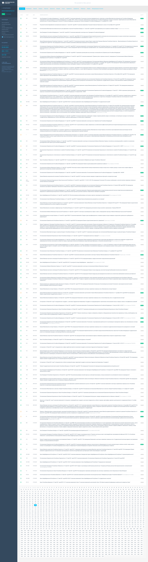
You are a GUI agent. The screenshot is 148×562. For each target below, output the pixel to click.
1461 (141, 552)
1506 (41, 556)
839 (52, 522)
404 (93, 503)
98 (118, 489)
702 (46, 516)
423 (21, 505)
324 (121, 499)
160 (41, 493)
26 (74, 487)
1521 (90, 556)
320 (110, 499)
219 (79, 495)
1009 (31, 530)
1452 (112, 552)
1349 (25, 548)
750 (55, 518)
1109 (109, 534)
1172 (67, 538)
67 (46, 489)
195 (138, 493)
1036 (119, 530)
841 (57, 522)
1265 (122, 542)
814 (107, 520)
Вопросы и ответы (5, 31)
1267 (129, 542)
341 (43, 501)
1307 (135, 544)
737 (143, 516)
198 (21, 495)
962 (143, 526)
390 (55, 503)
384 (38, 503)
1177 (83, 538)
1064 (86, 532)
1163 (38, 538)
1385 (141, 548)
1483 (90, 554)
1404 (80, 550)
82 (81, 489)
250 (41, 497)
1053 (51, 532)
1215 (83, 540)
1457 (129, 552)
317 (102, 499)
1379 (122, 548)
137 (102, 491)
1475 (64, 554)
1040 (132, 530)
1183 (103, 538)
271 (99, 497)
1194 (138, 538)
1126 (41, 536)
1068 (99, 532)
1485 (96, 554)
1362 (67, 548)
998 (118, 528)
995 (110, 528)
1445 (90, 552)
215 (68, 495)
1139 (83, 536)
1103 (90, 534)
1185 (109, 538)
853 (91, 522)
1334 (99, 546)
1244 (54, 542)
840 (55, 522)
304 (66, 499)
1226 (119, 540)
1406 (86, 550)
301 (57, 499)
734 (135, 516)
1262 (112, 542)
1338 (112, 546)
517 (32, 509)
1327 (77, 546)
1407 (90, 550)
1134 (67, 536)
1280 (48, 544)
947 (102, 526)
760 (82, 518)
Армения (35, 8)
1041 (135, 530)
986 (85, 528)
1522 (93, 556)
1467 (38, 554)
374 (135, 501)
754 (66, 518)
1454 (119, 552)
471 (30, 507)
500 (110, 507)
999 (121, 528)
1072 (112, 532)
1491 (116, 554)
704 (52, 516)
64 (39, 489)
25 (72, 487)
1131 (57, 536)
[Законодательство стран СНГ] (8, 3)
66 (44, 489)
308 (77, 499)
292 (32, 499)
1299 (109, 544)
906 (113, 524)
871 (141, 522)
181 (99, 493)
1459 (135, 552)
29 (81, 487)
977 (60, 528)
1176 (80, 538)
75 (65, 489)
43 (114, 487)
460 (124, 505)
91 (102, 489)
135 (96, 491)
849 (79, 522)
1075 (122, 532)
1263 (116, 542)
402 (88, 503)
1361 (64, 548)
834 (38, 522)
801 (71, 520)
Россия (63, 8)
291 (30, 499)
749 (52, 518)
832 (32, 522)
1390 (35, 550)
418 (132, 503)
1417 (122, 550)
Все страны (22, 8)
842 (60, 522)
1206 (54, 540)
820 (124, 520)
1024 (80, 530)
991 (99, 528)
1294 (93, 544)
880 (41, 524)
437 (60, 505)
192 (129, 493)
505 (124, 507)
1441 (77, 552)
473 (35, 507)
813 (104, 520)
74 (62, 489)
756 (71, 518)
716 (85, 516)
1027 (90, 530)
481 (57, 507)
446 (85, 505)
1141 (90, 536)
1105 (96, 534)
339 (38, 501)
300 (55, 499)
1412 (106, 550)
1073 (116, 532)
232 (116, 495)
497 (102, 507)
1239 (38, 542)
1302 (119, 544)
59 (28, 489)
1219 (96, 540)
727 (116, 516)
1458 (132, 552)
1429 (38, 552)
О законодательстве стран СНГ (8, 34)
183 (104, 493)
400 (82, 503)
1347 (141, 546)
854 (93, 522)
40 (107, 487)
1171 (64, 538)
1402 (73, 550)
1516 (73, 556)
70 (53, 489)
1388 (28, 550)
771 (113, 518)
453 (104, 505)
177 (88, 493)
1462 (22, 554)
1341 (122, 546)
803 (77, 520)
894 (79, 524)
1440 (73, 552)
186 (113, 493)
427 (32, 505)
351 (71, 501)
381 (30, 503)
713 (77, 516)
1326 (73, 546)
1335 (103, 546)
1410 (99, 550)
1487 (103, 554)
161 (43, 493)
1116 (132, 534)
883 (49, 524)
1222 (106, 540)
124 (66, 491)
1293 (90, 544)
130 (82, 491)
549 (121, 509)
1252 (80, 542)
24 (70, 487)
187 (116, 493)
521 (43, 509)
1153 (129, 536)
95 (111, 489)
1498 (138, 554)
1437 (64, 552)
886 (57, 524)
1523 (96, 556)
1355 (44, 548)
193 (132, 493)
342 (46, 501)
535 (82, 509)
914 (135, 524)
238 (132, 495)
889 (66, 524)
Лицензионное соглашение (6, 68)
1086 (35, 534)
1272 (22, 544)
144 (121, 491)
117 (46, 491)
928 (49, 526)
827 (143, 520)
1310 (22, 546)
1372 (99, 548)
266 (85, 497)
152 (143, 491)
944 (93, 526)
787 (32, 520)
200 (27, 495)
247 (32, 497)
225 (96, 495)
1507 (44, 556)
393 (63, 503)
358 (91, 501)
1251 (77, 542)
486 (71, 507)
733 (132, 516)
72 (58, 489)
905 (110, 524)
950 (110, 526)
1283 (57, 544)
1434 (54, 552)
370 (124, 501)
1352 (35, 548)
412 (116, 503)
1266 (125, 542)
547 (116, 509)
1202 (41, 540)
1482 (86, 554)
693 (21, 516)
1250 (73, 542)
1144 (99, 536)
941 (85, 526)
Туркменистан (76, 8)
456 (113, 505)
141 (113, 491)
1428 (35, 552)
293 (35, 499)
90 (99, 489)
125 (68, 491)
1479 (77, 554)
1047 (31, 532)
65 (42, 489)
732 (129, 516)
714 (79, 516)
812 (102, 520)
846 (71, 522)
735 (138, 516)
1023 (77, 530)
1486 (99, 554)
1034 (112, 530)
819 (121, 520)
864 (121, 522)
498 (104, 507)
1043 (141, 530)
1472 (54, 554)
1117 (135, 534)
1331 (90, 546)
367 (116, 501)
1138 (80, 536)
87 (92, 489)
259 (66, 497)
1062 (80, 532)
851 (85, 522)
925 (41, 526)
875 (27, 524)
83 (83, 489)
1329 (83, 546)
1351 (31, 548)
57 (23, 489)
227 (102, 495)
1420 (132, 550)
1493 (122, 554)
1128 (48, 536)
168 (63, 493)
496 (99, 507)
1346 (138, 546)
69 (51, 489)
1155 (135, 536)
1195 (141, 538)
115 (41, 491)
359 (93, 501)
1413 (109, 550)
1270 (138, 542)
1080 (138, 532)
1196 (22, 540)
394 (66, 503)
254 (52, 497)
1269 (135, 542)
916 (141, 524)
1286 (67, 544)
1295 (96, 544)
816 (113, 520)
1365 (77, 548)
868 (132, 522)
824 (135, 520)
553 (132, 509)
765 (96, 518)
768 (104, 518)
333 (21, 501)
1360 (61, 548)
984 (79, 528)
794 (52, 520)
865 (124, 522)
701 (43, 516)
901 (99, 524)
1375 (109, 548)
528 (63, 509)
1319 (51, 546)
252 (46, 497)
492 (88, 507)
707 (60, 516)
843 (63, 522)
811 (99, 520)
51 (132, 487)
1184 (106, 538)
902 (102, 524)
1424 (22, 552)
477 (46, 507)
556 (141, 509)
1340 (119, 546)
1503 (31, 556)
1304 (125, 544)
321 (113, 499)
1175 (77, 538)
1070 (106, 532)
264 (79, 497)
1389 (31, 550)
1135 (70, 536)
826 (141, 520)
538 (91, 509)
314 (93, 499)
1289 (77, 544)
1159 (25, 538)
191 (127, 493)
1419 (129, 550)
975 (55, 528)
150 (138, 491)
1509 (51, 556)
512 (143, 507)
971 (43, 528)
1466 (35, 554)
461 (127, 505)
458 (118, 505)
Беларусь (40, 8)
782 (143, 518)
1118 (138, 534)
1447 (96, 552)
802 (74, 520)
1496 (132, 554)
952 (116, 526)
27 (77, 487)
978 (63, 528)
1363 (70, 548)
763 (91, 518)
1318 (48, 546)
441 (71, 505)
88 (95, 489)
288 (21, 499)
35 (95, 487)
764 (93, 518)
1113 (122, 534)
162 (46, 493)
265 (82, 497)
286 (141, 497)
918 (21, 526)
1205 (51, 540)
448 (91, 505)
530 (68, 509)
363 (104, 501)
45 (118, 487)
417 (129, 503)
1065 (90, 532)
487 (74, 507)
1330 (86, 546)
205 (41, 495)
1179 (90, 538)
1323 (64, 546)
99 (120, 489)
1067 (96, 532)
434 (52, 505)
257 (60, 497)
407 (102, 503)
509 (135, 507)
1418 (125, 550)
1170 (61, 538)
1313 (31, 546)
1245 (57, 542)
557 (143, 509)
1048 (35, 532)
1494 (125, 554)
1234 (22, 542)
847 (74, 522)
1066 (93, 532)
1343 (129, 546)
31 (86, 487)
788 (35, 520)
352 (74, 501)
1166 (48, 538)
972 (46, 528)
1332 (93, 546)
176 (85, 493)
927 (46, 526)
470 (27, 507)
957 (129, 526)
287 (143, 497)
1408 (93, 550)
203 (35, 495)
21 (63, 487)
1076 (125, 532)
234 (121, 495)
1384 (138, 548)
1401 (70, 550)
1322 (61, 546)
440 (68, 505)
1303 (122, 544)
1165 (44, 538)
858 (104, 522)
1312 (28, 546)
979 (66, 528)
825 (138, 520)
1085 (31, 534)
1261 (109, 542)
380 (27, 503)
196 (141, 493)
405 (96, 503)
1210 (67, 540)
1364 (73, 548)
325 (124, 499)
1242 (48, 542)
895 (82, 524)
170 (68, 493)
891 (71, 524)
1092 (54, 534)
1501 (25, 556)
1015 (51, 530)
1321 (57, 546)
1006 (22, 530)
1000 (124, 528)
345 (55, 501)
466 (141, 505)
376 (141, 501)
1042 (138, 530)
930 (55, 526)
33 (91, 487)
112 (32, 491)
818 (118, 520)
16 (51, 487)
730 (124, 516)
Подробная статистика (6, 57)
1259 (103, 542)
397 (74, 503)
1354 (41, 548)
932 (60, 526)
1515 (70, 556)
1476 (67, 554)
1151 (122, 536)
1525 (103, 556)
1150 (119, 536)
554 (135, 509)
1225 (116, 540)
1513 (64, 556)
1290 (80, 544)
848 (77, 522)
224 (93, 495)
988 (91, 528)
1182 (99, 538)
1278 (41, 544)
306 (71, 499)
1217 (90, 540)
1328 (80, 546)
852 (88, 522)
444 (79, 505)
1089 (44, 534)
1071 (109, 532)
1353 (38, 548)
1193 (135, 538)
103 (131, 489)
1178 (86, 538)
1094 (61, 534)
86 (90, 489)
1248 (67, 542)
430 (41, 505)
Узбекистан (83, 8)
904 (107, 524)
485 (68, 507)
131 (85, 491)
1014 (48, 530)
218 (77, 495)
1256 (93, 542)
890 (68, 524)
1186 (112, 538)
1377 (116, 548)
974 (52, 528)
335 (27, 501)
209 (52, 495)
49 (128, 487)
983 (77, 528)
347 (60, 501)
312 (88, 499)
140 (110, 491)
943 (91, 526)
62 (35, 489)
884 (52, 524)
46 (121, 487)
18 (56, 487)
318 (104, 499)
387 (46, 503)
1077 (129, 532)
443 (77, 505)
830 (27, 522)
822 (129, 520)
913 (132, 524)
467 (143, 505)
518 (35, 509)
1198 (28, 540)
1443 (83, 552)
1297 (103, 544)
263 (77, 497)
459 (121, 505)
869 (135, 522)
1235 (25, 542)
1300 (112, 544)
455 (110, 505)
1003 (134, 528)
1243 (51, 542)
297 (46, 499)
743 (35, 518)
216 (71, 495)
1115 (129, 534)
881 (43, 524)
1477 (70, 554)
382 (32, 503)
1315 (38, 546)
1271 (141, 542)
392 (60, 503)
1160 (28, 538)
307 (74, 499)
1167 (51, 538)
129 (79, 491)
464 (135, 505)
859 (107, 522)
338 (35, 501)
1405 (83, 550)
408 (104, 503)
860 (110, 522)
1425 (25, 552)
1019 (64, 530)
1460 (138, 552)
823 (132, 520)
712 (74, 516)
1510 (54, 556)
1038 (125, 530)
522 (46, 509)
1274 (28, 544)
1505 (38, 556)
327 (129, 499)
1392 (41, 550)
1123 (31, 536)
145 (124, 491)
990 (96, 528)
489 (79, 507)
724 (107, 516)
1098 (73, 534)
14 (47, 487)
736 (141, 516)
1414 (112, 550)
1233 (141, 540)
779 (135, 518)
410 (110, 503)
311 (85, 499)
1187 (116, 538)
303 (63, 499)
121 (57, 491)
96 (113, 489)
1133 (64, 536)
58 (25, 489)
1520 (86, 556)
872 (143, 522)
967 (32, 528)
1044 (22, 532)
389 (52, 503)
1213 (77, 540)
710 (68, 516)
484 (66, 507)
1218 (93, 540)
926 (43, 526)
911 (127, 524)
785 (27, 520)
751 (57, 518)
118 (49, 491)
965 (27, 528)
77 (69, 489)
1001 (128, 528)
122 (60, 491)
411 (113, 503)
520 (41, 509)
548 (118, 509)
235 (124, 495)
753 (63, 518)
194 (135, 493)
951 (113, 526)
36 (98, 487)
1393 (44, 550)
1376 (112, 548)
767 (102, 518)
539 (93, 509)
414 (121, 503)
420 (138, 503)
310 (82, 499)
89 (97, 489)
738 (21, 518)
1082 (22, 534)
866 (127, 522)
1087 (38, 534)
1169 (57, 538)
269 (93, 497)
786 (30, 520)
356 (85, 501)
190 (124, 493)
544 (107, 509)
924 (38, 526)
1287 (70, 544)
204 (38, 495)
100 (123, 489)
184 (107, 493)
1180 (93, 538)
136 (99, 491)
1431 (44, 552)
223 (91, 495)
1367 (83, 548)
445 (82, 505)
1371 (96, 548)
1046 (28, 532)
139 (107, 491)
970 (41, 528)
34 (93, 487)
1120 (22, 536)
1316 (41, 546)
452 (102, 505)
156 (30, 493)
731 (127, 516)
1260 (106, 542)
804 (79, 520)
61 (32, 489)
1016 (54, 530)
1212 (73, 540)
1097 (70, 534)
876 (30, 524)
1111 (116, 534)
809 (93, 520)
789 (38, 520)
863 (118, 522)
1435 (57, 552)
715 (82, 516)
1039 (129, 530)
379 (24, 503)
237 (129, 495)
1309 (141, 544)
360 (96, 501)
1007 (25, 530)
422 (143, 503)
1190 (125, 538)
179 (93, 493)
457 (116, 505)
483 (63, 507)
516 (30, 509)
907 (116, 524)
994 (107, 528)
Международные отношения (97, 8)
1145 (103, 536)
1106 (99, 534)
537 (88, 509)
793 (49, 520)
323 (118, 499)
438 (63, 505)
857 (102, 522)
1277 (38, 544)
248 (35, 497)
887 (60, 524)
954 (121, 526)
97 (116, 489)
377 (143, 501)
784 (24, 520)
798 (63, 520)
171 (71, 493)
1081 (141, 532)
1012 (41, 530)
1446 (93, 552)
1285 (64, 544)
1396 (54, 550)
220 (82, 495)
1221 (103, 540)
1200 (35, 540)
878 (35, 524)
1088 (41, 534)
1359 (57, 548)
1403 (77, 550)
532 (74, 509)
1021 (70, 530)
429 (38, 505)
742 (32, 518)
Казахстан (46, 8)
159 (38, 493)
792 (46, 520)
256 (57, 497)
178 (91, 493)
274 (107, 497)
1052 (48, 532)
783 (21, 520)
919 (24, 526)
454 (107, 505)
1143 (96, 536)
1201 (38, 540)
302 (60, 499)
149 (135, 491)
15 (49, 487)
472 (32, 507)
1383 (135, 548)
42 (111, 487)
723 (104, 516)
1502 (28, 556)
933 (63, 526)
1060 (73, 532)
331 (141, 499)
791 (43, 520)
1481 (83, 554)
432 (46, 505)
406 (99, 503)
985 (82, 528)
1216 (86, 540)
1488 (106, 554)
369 (121, 501)
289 (24, 499)
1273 (25, 544)
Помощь (3, 26)
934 (66, 526)
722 (102, 516)
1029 (96, 530)
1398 (61, 550)
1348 (22, 548)
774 (121, 518)
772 (116, 518)
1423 (141, 550)
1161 (31, 538)
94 (109, 489)
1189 (122, 538)
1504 (35, 556)
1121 (25, 536)
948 (104, 526)
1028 (93, 530)
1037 (122, 530)
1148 (112, 536)
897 (88, 524)
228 (104, 495)
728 (118, 516)
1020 (67, 530)
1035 (116, 530)
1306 (132, 544)
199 (24, 495)
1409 (96, 550)
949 (107, 526)
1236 (28, 542)
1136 (73, 536)
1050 (41, 532)
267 (88, 497)
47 (123, 487)
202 (32, 495)
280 (124, 497)
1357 (51, 548)
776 (127, 518)
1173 (70, 538)
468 (21, 507)
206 (43, 495)
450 (96, 505)
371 (127, 501)
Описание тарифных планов (7, 27)
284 (135, 497)
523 (49, 509)
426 (30, 505)
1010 (35, 530)
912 (129, 524)
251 (43, 497)
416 (127, 503)
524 (52, 509)
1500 (22, 556)
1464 (28, 554)
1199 (31, 540)
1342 (125, 546)
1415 (116, 550)
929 (52, 526)
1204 (48, 540)
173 (77, 493)
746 (43, 518)
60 (30, 489)
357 (88, 501)
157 (32, 493)
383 (35, 503)
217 (74, 495)
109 (24, 491)
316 (99, 499)
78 (72, 489)
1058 (67, 532)
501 (113, 507)
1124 (35, 536)
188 (118, 493)
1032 (106, 530)
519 (38, 509)
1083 (25, 534)
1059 (70, 532)
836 (43, 522)
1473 (57, 554)
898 (91, 524)
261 (71, 497)
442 (74, 505)
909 (121, 524)
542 (102, 509)
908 (118, 524)
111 (30, 491)
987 (88, 528)
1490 (112, 554)
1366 (80, 548)
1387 (25, 550)
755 (68, 518)
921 (30, 526)
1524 (99, 556)
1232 (138, 540)
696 (30, 516)
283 (132, 497)
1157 (141, 536)
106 (140, 489)
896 (85, 524)
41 (109, 487)
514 (24, 509)
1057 (64, 532)
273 (104, 497)
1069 (103, 532)
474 (38, 507)
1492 (119, 554)
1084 (28, 534)
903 (104, 524)
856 (99, 522)
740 (27, 518)
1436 (61, 552)
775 (124, 518)
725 (110, 516)
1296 (99, 544)
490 (82, 507)
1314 (35, 546)
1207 (57, 540)
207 (46, 495)
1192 (132, 538)
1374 (106, 548)
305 (68, 499)
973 (49, 528)
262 (74, 497)
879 (38, 524)
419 (135, 503)
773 (118, 518)
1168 (54, 538)
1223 (109, 540)
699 (38, 516)
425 (27, 505)
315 (96, 499)
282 (129, 497)
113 (35, 491)
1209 (64, 540)
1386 (22, 550)
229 (107, 495)
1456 (125, 552)
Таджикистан (69, 8)
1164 (41, 538)
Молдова (58, 8)
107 (142, 489)
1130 (54, 536)
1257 (96, 542)
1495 (129, 554)
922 (32, 526)
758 (77, 518)
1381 (129, 548)
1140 (86, 536)
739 (24, 518)
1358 (54, 548)
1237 (31, 542)
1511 (57, 556)
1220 (99, 540)
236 (127, 495)
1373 (103, 548)
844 (66, 522)
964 (24, 528)
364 (107, 501)
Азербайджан (29, 8)
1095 (64, 534)
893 (77, 524)
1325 (70, 546)
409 (107, 503)
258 (63, 497)
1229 (129, 540)
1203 (44, 540)
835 (41, 522)
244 (24, 497)
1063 (83, 532)
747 (46, 518)
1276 (35, 544)
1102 (86, 534)
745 (41, 518)
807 (88, 520)
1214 (80, 540)
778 (132, 518)
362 (102, 501)
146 (127, 491)
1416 (119, 550)
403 (91, 503)
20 (61, 487)
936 (71, 526)
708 (63, 516)
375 (138, 501)
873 (21, 524)
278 (118, 497)
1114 (125, 534)
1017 (57, 530)
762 (88, 518)
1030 (99, 530)
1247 (64, 542)
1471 (51, 554)
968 (35, 528)
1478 (73, 554)
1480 (80, 554)
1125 (38, 536)
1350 (28, 548)
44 (116, 487)
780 (138, 518)
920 (27, 526)
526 (57, 509)
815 (110, 520)
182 (102, 493)
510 (138, 507)
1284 (61, 544)
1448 (99, 552)
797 (60, 520)
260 (68, 497)
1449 (103, 552)
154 (24, 493)
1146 (106, 536)
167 (60, 493)
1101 (83, 534)
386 (43, 503)
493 (91, 507)
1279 (44, 544)
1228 (125, 540)
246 (30, 497)
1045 (25, 532)
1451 (109, 552)
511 (141, 507)
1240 (41, 542)
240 (138, 495)
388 (49, 503)
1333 (96, 546)
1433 (51, 552)
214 (66, 495)
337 (32, 501)
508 (132, 507)
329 (135, 499)
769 (107, 518)
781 (141, 518)
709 (66, 516)
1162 (35, 538)
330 (138, 499)
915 (138, 524)
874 (24, 524)
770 (110, 518)
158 (35, 493)
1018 (61, 530)
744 (38, 518)
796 (57, 520)
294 (38, 499)
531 (71, 509)
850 (82, 522)
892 (74, 524)
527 (60, 509)
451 (99, 505)
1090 (48, 534)
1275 (31, 544)
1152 (125, 536)
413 (118, 503)
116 (43, 491)
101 (126, 489)
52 (135, 487)
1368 (86, 548)
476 (43, 507)
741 (30, 518)
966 (30, 528)
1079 (135, 532)
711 (71, 516)
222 (88, 495)
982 (74, 528)
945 (96, 526)
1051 (44, 532)
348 (63, 501)
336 (30, 501)
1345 (135, 546)
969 (38, 528)
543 (104, 509)
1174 (73, 538)
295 (41, 499)
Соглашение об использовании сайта (8, 66)
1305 (129, 544)
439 (66, 505)
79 (74, 489)
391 (57, 503)
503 (118, 507)
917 (143, 524)
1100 (80, 534)
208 (49, 495)
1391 (38, 550)
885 (55, 524)
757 (74, 518)
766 (99, 518)
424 (24, 505)
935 (68, 526)
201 (30, 495)
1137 (77, 536)
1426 (28, 552)
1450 (106, 552)
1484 (93, 554)
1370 (93, 548)
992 (102, 528)
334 (24, 501)
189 (121, 493)
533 (77, 509)
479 (52, 507)
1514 (67, 556)
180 (96, 493)
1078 (132, 532)
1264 (119, 542)
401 (85, 503)
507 (129, 507)
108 (21, 491)
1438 (67, 552)
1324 (67, 546)
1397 (57, 550)
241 (141, 495)
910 (124, 524)
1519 (83, 556)
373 (132, 501)
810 (96, 520)
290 (27, 499)
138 (104, 491)
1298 (106, 544)
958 (132, 526)
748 (49, 518)
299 (52, 499)
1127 (44, 536)
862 (116, 522)
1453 (116, 552)
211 (57, 495)
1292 (86, 544)
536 (85, 509)
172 (74, 493)
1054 (54, 532)
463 (132, 505)
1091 (51, 534)
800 (68, 520)
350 (68, 501)
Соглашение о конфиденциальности (8, 67)
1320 (54, 546)
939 (79, 526)
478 (49, 507)
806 (85, 520)
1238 (35, 542)
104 (134, 489)
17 (54, 487)
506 (127, 507)
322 (116, 499)
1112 (119, 534)
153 (21, 493)
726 (113, 516)
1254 (86, 542)
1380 (125, 548)
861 (113, 522)
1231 (135, 540)
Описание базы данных (6, 24)
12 (42, 487)
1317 (44, 546)
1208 (61, 540)
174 (79, 493)
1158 (22, 538)
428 (35, 505)
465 (138, 505)
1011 (38, 530)
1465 (31, 554)
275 (110, 497)
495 (96, 507)
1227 (122, 540)
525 (55, 509)
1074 (119, 532)
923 (35, 526)
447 (88, 505)
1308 (138, 544)
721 (99, 516)
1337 (109, 546)
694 (24, 516)
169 (66, 493)
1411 (103, 550)
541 (99, 509)
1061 (77, 532)
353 (77, 501)
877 (32, 524)
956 (127, 526)
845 (68, 522)
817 (116, 520)
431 (43, 505)
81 (79, 489)
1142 (93, 536)
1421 (135, 550)
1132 (61, 536)
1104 (93, 534)
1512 (61, 556)
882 (46, 524)
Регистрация (8, 14)
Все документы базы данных (6, 71)
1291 (83, 544)
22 (65, 487)
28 (79, 487)
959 (135, 526)
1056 (61, 532)
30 (84, 487)
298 (49, 499)
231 (113, 495)
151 (141, 491)
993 (104, 528)
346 (57, 501)
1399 (64, 550)
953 (118, 526)
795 (55, 520)
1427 (31, 552)
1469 (44, 554)
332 (143, 499)
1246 (61, 542)
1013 (44, 530)
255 (55, 497)
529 (66, 509)
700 (41, 516)
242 (143, 495)
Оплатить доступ (5, 29)
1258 (99, 542)
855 (96, 522)
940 (82, 526)
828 (21, 522)
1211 (70, 540)
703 (49, 516)
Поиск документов (5, 22)
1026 (86, 530)
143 (118, 491)
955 (124, 526)
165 (55, 493)
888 (63, 524)
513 (21, 509)
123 (63, 491)
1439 (70, 552)
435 (55, 505)
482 (60, 507)
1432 (48, 552)
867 (129, 522)
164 (52, 493)
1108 (106, 534)
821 (127, 520)
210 (55, 495)
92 (104, 489)
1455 (122, 552)
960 (138, 526)
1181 (96, 538)
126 (71, 491)
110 (27, 491)
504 (121, 507)
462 (129, 505)
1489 (109, 554)
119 (52, 491)
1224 (112, 540)
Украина (88, 8)
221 (85, 495)
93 (106, 489)
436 (57, 505)
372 (129, 501)
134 (93, 491)
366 (113, 501)
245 (27, 497)
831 (30, 522)
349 (66, 501)
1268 (132, 542)
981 (71, 528)
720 (96, 516)
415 (124, 503)
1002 (131, 528)
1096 (67, 534)
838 (49, 522)
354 (79, 501)
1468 (41, 554)
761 (85, 518)
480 (55, 507)
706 (57, 516)
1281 (51, 544)
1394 (48, 550)
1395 (51, 550)
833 (35, 522)
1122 (28, 536)
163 (49, 493)
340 (41, 501)
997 (116, 528)
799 (66, 520)
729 (121, 516)
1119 (141, 534)
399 (79, 503)
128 (77, 491)
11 (40, 487)
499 (107, 507)
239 (135, 495)
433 (49, 505)
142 (116, 491)
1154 (132, 536)
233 (118, 495)
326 (127, 499)
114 (38, 491)
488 (77, 507)
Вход (3, 14)
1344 (132, 546)
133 (91, 491)
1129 (51, 536)
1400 (67, 550)
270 (96, 497)
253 (49, 497)
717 (88, 516)
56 (21, 489)
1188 (119, 538)
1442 (80, 552)
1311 (25, 546)
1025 (83, 530)
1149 (116, 536)
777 (129, 518)
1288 (73, 544)
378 (21, 503)
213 (63, 495)
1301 (116, 544)
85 (88, 489)
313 (91, 499)
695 (27, 516)
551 (127, 509)
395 (68, 503)
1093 (57, 534)
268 (91, 497)
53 (137, 487)
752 (60, 518)
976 (57, 528)
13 (44, 487)
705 (55, 516)
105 (137, 489)
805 (82, 520)
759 (79, 518)
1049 (38, 532)
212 (60, 495)
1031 (103, 530)
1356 (48, 548)
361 (99, 501)
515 (27, 509)
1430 (41, 552)
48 (125, 487)
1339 (116, 546)
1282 (54, 544)
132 (88, 491)
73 (60, 489)
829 (24, 522)
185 (110, 493)
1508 (48, 556)
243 (21, 497)
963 (21, 528)
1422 (138, 550)
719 (93, 516)
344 (52, 501)
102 (129, 489)
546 (113, 509)
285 (138, 497)
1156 (138, 536)
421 (141, 503)
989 (93, 528)
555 (138, 509)
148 (132, 491)
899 (93, 524)
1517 (77, 556)
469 (24, 507)
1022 (73, 530)
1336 (106, 546)
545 (110, 509)
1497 (135, 554)
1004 (137, 528)
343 (49, 501)
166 (57, 493)
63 (37, 489)
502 (116, 507)
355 (82, 501)
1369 (90, 548)
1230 (132, 540)
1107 (103, 534)
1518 (80, 556)
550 (124, 509)
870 (138, 522)
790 (41, 520)
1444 (86, 552)
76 (67, 489)
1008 (28, 530)
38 (102, 487)
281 (127, 497)
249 (38, 497)
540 (96, 509)
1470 (48, 554)
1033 (109, 530)
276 (113, 497)
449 (93, 505)
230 (110, 495)
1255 (90, 542)
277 (116, 497)
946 (99, 526)
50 (130, 487)
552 (129, 509)
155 (27, 493)
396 (71, 503)
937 (74, 526)
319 (107, 499)
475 (41, 507)
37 (100, 487)
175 (82, 493)
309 (79, 499)
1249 (70, 542)
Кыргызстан (52, 8)
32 (88, 487)
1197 (25, 540)
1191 (129, 538)
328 (132, 499)
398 (77, 503)
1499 (141, 554)
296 (43, 499)
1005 (141, 528)
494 (93, 507)
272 (102, 497)
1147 (109, 536)
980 (68, 528)
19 (58, 487)
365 (110, 501)
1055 (57, 532)
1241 (44, 542)
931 (57, 526)
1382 (132, 548)
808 (91, 520)
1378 (119, 548)
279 (121, 497)
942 (88, 526)
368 (118, 501)
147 (129, 491)
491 (85, 507)
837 (46, 522)
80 (76, 489)
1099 (77, 534)
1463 (25, 554)
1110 (112, 534)
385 (41, 503)
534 (79, 509)
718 (91, 516)
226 (99, 495)
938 (77, 526)
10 (37, 487)
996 (113, 528)
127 (74, 491)
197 (143, 493)
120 (55, 491)
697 (32, 516)
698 (35, 516)
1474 (61, 554)
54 (139, 487)
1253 (83, 542)
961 (141, 526)
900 (96, 524)
